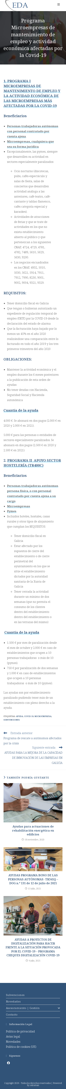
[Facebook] (8, 1063)
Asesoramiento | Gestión (23, 1008)
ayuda (19, 716)
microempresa (42, 716)
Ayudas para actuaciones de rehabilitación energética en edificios (33, 830)
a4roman (34, 1085)
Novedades (13, 1001)
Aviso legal (13, 1036)
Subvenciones (15, 995)
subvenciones (12, 719)
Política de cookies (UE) (21, 1047)
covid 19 (28, 716)
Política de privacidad (20, 1031)
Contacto (12, 1014)
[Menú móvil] (58, 4)
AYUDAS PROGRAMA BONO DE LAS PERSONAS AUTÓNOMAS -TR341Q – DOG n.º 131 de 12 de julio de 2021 (33, 879)
